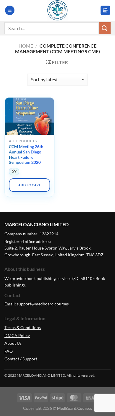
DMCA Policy (17, 335)
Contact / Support (20, 358)
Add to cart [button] (29, 185)
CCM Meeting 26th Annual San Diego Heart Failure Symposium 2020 (26, 154)
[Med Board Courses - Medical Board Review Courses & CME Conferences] (57, 10)
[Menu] (9, 10)
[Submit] (105, 28)
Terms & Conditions (22, 327)
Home (26, 45)
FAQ (8, 351)
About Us (13, 343)
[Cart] (105, 10)
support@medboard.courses (43, 303)
